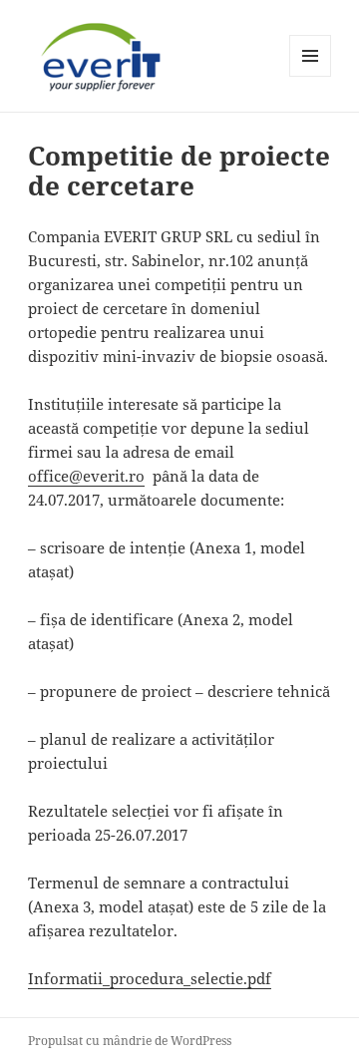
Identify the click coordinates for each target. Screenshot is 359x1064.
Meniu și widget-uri (310, 76)
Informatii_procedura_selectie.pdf (149, 978)
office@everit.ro (86, 476)
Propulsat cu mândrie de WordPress (129, 1040)
